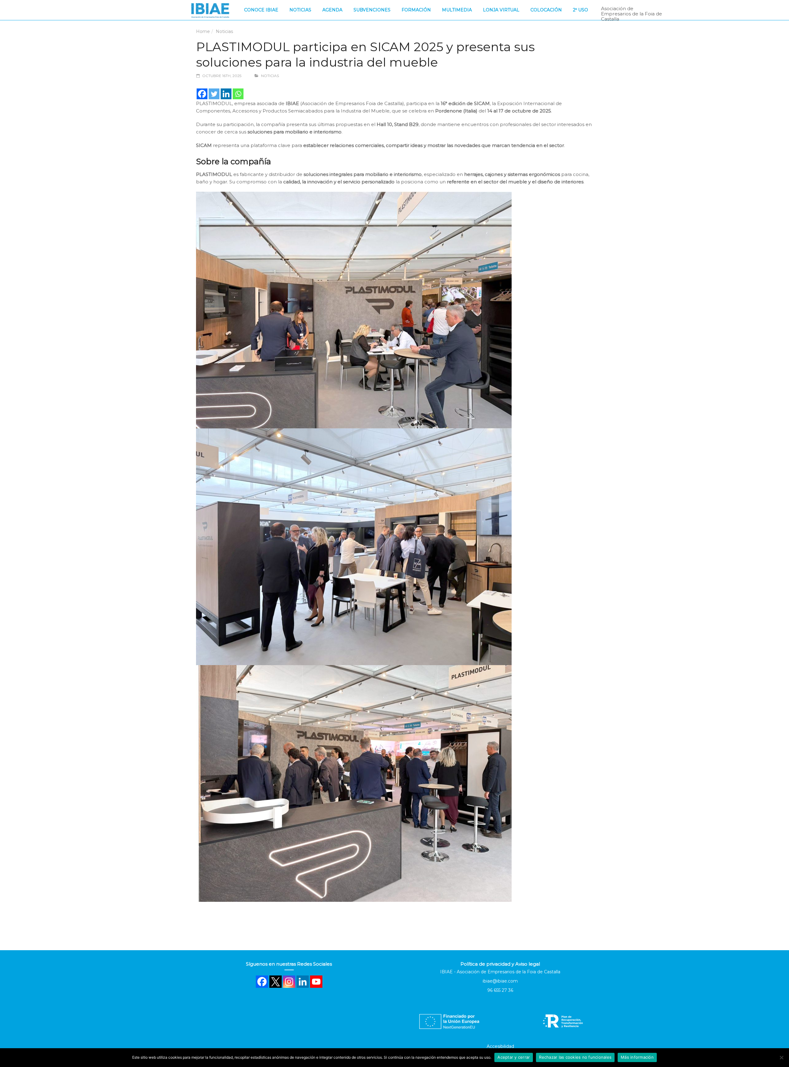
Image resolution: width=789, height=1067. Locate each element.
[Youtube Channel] (316, 981)
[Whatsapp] (238, 93)
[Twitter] (214, 93)
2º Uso (580, 10)
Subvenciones (372, 10)
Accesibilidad (500, 1046)
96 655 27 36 (500, 990)
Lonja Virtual (501, 10)
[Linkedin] (226, 93)
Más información (637, 1057)
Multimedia (457, 10)
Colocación (546, 10)
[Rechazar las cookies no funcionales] (781, 1057)
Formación (416, 10)
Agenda (332, 10)
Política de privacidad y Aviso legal (500, 964)
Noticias (300, 10)
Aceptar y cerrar (513, 1057)
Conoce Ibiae (261, 10)
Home (203, 31)
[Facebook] (202, 93)
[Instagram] (289, 981)
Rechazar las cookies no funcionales (575, 1057)
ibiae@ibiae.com (500, 981)
